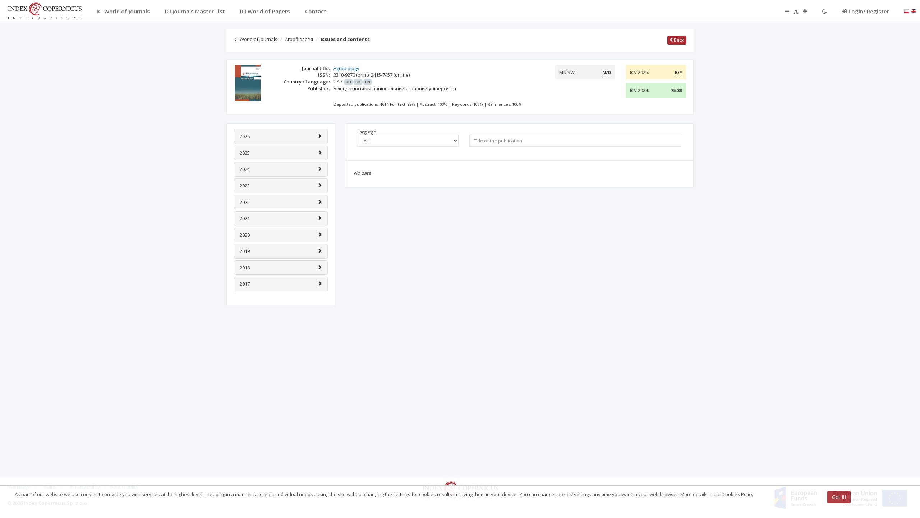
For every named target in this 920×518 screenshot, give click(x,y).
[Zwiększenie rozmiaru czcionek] (808, 11)
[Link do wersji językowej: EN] (913, 11)
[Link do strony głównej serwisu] (44, 10)
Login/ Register (868, 11)
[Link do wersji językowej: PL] (907, 11)
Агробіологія (299, 39)
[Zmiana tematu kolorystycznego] (824, 11)
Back (678, 40)
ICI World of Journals (255, 39)
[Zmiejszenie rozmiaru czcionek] (783, 11)
